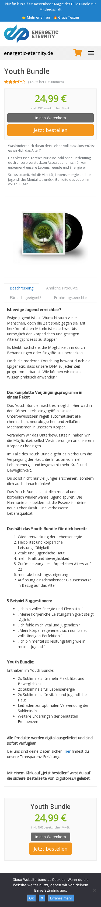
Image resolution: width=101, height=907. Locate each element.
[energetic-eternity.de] (50, 34)
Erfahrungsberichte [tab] (70, 297)
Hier (67, 751)
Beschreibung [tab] (21, 288)
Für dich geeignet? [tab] (25, 297)
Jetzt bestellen (50, 130)
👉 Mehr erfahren (36, 17)
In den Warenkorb (50, 117)
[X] (94, 890)
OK (31, 898)
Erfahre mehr (61, 898)
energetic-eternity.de (28, 53)
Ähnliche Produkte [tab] (62, 288)
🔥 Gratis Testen (66, 17)
